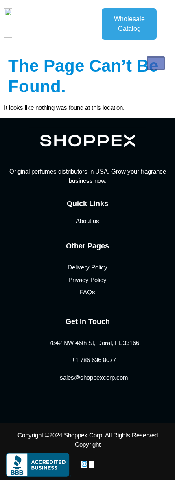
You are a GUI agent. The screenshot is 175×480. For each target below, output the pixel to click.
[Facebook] (91, 464)
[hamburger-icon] (156, 63)
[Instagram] (84, 464)
